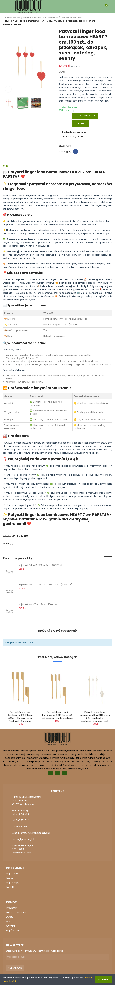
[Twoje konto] (110, 7)
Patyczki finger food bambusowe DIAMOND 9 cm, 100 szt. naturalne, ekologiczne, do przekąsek (95, 717)
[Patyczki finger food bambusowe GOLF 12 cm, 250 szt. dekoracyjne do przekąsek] (57, 687)
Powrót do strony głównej (106, 20)
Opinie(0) (8, 543)
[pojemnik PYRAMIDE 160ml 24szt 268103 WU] (9, 572)
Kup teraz (81, 123)
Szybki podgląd (30, 683)
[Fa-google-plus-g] (57, 773)
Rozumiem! (103, 979)
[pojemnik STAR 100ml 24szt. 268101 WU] (9, 611)
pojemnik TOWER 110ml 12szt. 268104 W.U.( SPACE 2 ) (45, 584)
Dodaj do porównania (74, 131)
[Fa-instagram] (64, 773)
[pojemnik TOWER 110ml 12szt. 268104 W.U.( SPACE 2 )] (9, 591)
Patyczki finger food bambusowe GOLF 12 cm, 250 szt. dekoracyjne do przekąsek (57, 715)
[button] (6, 61)
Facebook (75, 151)
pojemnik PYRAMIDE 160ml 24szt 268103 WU (41, 565)
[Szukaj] (99, 6)
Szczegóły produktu (15, 535)
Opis (5, 165)
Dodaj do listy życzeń (72, 136)
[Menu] (4, 7)
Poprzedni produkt (102, 20)
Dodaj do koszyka (85, 115)
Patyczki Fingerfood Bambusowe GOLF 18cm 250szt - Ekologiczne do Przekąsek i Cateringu (20, 717)
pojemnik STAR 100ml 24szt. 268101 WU (38, 604)
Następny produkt (110, 20)
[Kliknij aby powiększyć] (8, 89)
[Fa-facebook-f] (50, 773)
